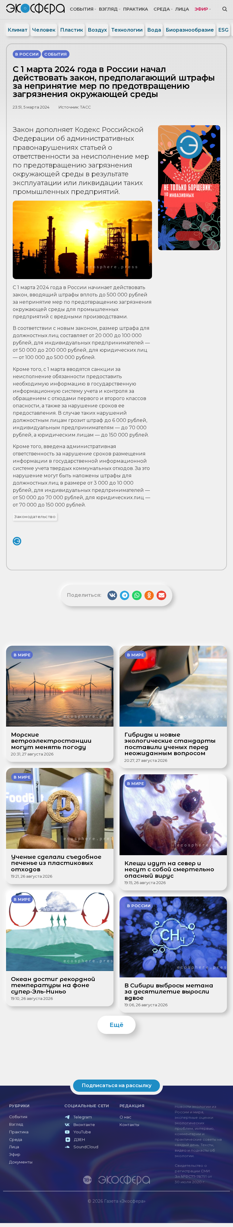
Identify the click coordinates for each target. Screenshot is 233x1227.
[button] (112, 595)
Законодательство (35, 516)
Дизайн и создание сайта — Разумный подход (192, 1213)
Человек (44, 30)
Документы (20, 1162)
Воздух (97, 30)
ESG (223, 30)
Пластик (71, 30)
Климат (18, 30)
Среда (162, 9)
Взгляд (108, 9)
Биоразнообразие (190, 30)
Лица (182, 9)
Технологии (127, 30)
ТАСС (85, 107)
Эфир (201, 9)
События (81, 9)
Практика (135, 9)
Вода (154, 30)
